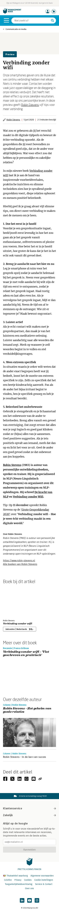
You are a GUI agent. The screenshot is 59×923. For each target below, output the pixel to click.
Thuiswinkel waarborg (17, 875)
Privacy (17, 880)
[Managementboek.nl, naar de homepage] (12, 13)
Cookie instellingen (43, 880)
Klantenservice (12, 808)
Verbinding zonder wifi (17, 623)
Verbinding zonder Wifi (28, 496)
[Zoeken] (52, 20)
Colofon (8, 880)
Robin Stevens (30, 104)
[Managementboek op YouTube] (29, 900)
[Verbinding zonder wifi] (13, 601)
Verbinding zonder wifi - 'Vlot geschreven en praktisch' (26, 653)
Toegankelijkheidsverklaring (18, 884)
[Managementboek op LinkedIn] (22, 900)
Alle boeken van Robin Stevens (20, 564)
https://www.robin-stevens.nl (19, 560)
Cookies (28, 880)
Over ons (29, 888)
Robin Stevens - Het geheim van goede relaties (27, 710)
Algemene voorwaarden (42, 875)
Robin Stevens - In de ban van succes (24, 757)
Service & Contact (43, 884)
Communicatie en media (16, 29)
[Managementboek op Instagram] (37, 900)
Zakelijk (8, 815)
